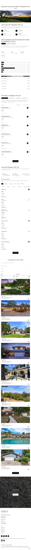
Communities (3, 530)
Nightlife (22, 183)
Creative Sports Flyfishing (5, 241)
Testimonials (2, 531)
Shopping (11, 183)
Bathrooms (2, 268)
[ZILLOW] (8, 536)
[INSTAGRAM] (4, 536)
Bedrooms (2, 271)
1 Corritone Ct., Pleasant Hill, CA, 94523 (6, 143)
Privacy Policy (26, 546)
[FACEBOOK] (2, 536)
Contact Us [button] (15, 494)
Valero (2, 199)
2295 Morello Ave (4, 200)
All (2, 183)
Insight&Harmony (4, 231)
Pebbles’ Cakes (3, 189)
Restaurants (6, 183)
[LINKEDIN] (6, 536)
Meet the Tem (3, 527)
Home (2, 526)
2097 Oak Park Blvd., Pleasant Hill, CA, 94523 (7, 117)
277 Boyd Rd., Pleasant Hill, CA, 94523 (6, 108)
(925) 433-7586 (3, 516)
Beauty (18, 183)
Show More (15, 161)
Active (15, 183)
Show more (15, 252)
